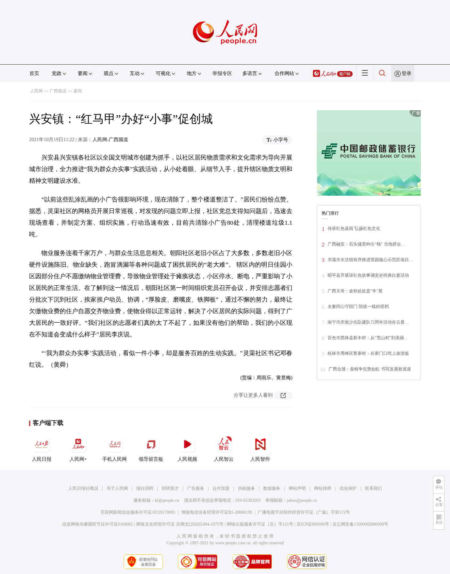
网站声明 (297, 488)
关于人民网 (117, 488)
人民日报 (41, 459)
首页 (34, 73)
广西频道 (58, 91)
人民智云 (224, 459)
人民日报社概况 (83, 488)
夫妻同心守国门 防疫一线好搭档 (358, 306)
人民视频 (187, 459)
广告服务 (195, 488)
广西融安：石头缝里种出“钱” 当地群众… (366, 244)
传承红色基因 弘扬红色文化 (354, 228)
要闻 (77, 91)
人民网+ (78, 459)
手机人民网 (114, 459)
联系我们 (373, 488)
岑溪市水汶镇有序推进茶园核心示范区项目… (370, 259)
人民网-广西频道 (110, 139)
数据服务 (271, 488)
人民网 (36, 91)
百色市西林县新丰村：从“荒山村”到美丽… (368, 338)
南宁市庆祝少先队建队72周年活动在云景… (368, 322)
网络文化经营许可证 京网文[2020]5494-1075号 (179, 524)
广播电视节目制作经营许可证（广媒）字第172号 (304, 512)
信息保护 (348, 488)
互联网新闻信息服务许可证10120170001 (137, 512)
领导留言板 (151, 459)
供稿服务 (246, 488)
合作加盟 (221, 488)
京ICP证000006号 (313, 524)
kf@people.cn (167, 500)
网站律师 (322, 488)
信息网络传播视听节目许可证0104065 (97, 524)
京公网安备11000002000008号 (360, 524)
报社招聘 (144, 488)
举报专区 (222, 73)
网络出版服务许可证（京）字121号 (260, 524)
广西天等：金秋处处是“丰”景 (355, 291)
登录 (406, 73)
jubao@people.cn (302, 500)
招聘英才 (170, 488)
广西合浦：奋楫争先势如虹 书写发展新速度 (369, 369)
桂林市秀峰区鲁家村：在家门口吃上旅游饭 (368, 353)
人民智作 (260, 459)
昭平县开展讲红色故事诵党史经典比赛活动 (368, 275)
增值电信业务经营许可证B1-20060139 (216, 512)
